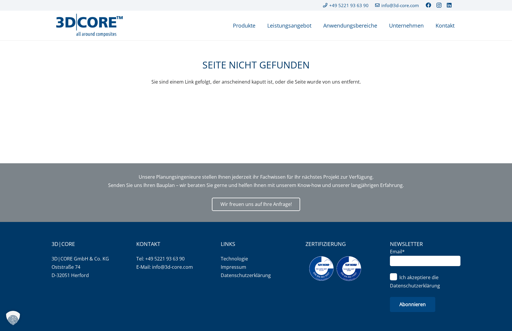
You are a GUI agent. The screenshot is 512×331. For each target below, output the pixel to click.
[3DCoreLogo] (89, 25)
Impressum (233, 267)
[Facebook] (428, 5)
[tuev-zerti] (335, 268)
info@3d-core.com (172, 267)
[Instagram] (438, 5)
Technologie (234, 258)
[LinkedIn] (449, 5)
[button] (13, 318)
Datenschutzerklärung (246, 275)
